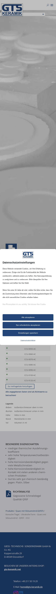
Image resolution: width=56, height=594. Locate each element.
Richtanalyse (21, 491)
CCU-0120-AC (30, 380)
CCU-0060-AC (30, 354)
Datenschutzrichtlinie (28, 340)
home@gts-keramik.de (31, 586)
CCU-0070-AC (30, 359)
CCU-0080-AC (30, 364)
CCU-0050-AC (30, 349)
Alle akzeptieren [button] (28, 317)
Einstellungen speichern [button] (28, 333)
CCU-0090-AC (30, 370)
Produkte (10, 511)
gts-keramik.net (12, 569)
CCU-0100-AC (30, 375)
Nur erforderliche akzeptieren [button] (28, 325)
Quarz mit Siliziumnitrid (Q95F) (29, 511)
